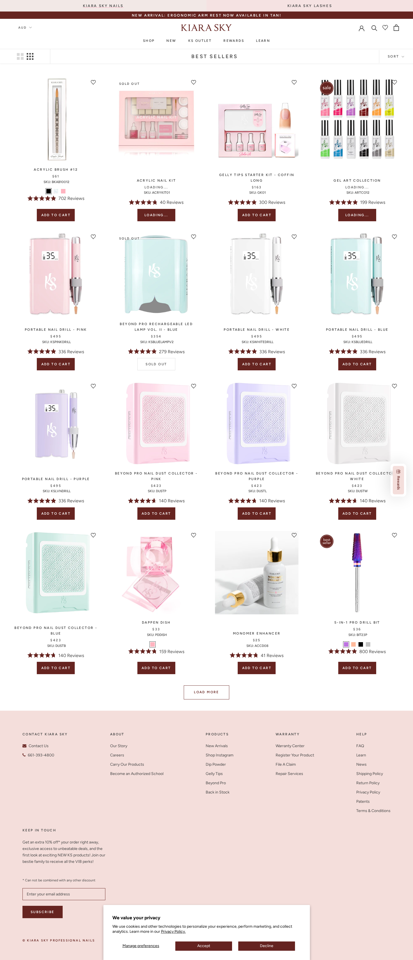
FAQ (360, 746)
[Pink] (63, 191)
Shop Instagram (219, 755)
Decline (266, 945)
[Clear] (160, 644)
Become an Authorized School (137, 773)
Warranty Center (290, 746)
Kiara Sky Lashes (309, 6)
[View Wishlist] (385, 27)
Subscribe (43, 912)
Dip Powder (216, 764)
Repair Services (289, 773)
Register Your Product (295, 755)
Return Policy (368, 783)
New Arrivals (217, 746)
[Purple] (346, 644)
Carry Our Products (127, 764)
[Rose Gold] (353, 644)
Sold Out (156, 364)
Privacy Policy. (173, 931)
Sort (394, 56)
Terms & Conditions (373, 810)
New (171, 41)
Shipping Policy (369, 773)
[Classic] (56, 191)
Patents (363, 801)
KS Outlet (200, 41)
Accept (203, 945)
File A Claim (286, 764)
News (361, 764)
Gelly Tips (214, 773)
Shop (149, 41)
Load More (206, 692)
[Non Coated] (368, 644)
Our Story (118, 746)
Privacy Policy (368, 792)
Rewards (233, 41)
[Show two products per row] (20, 56)
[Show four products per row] (30, 56)
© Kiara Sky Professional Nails (58, 940)
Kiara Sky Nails (103, 6)
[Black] (48, 191)
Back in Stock (218, 792)
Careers (117, 755)
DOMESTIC (237, 16)
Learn (263, 41)
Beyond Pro (216, 783)
